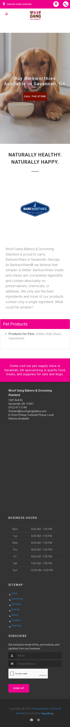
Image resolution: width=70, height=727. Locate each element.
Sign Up (18, 688)
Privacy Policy (41, 708)
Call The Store (35, 96)
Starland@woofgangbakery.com (27, 411)
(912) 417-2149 (17, 407)
